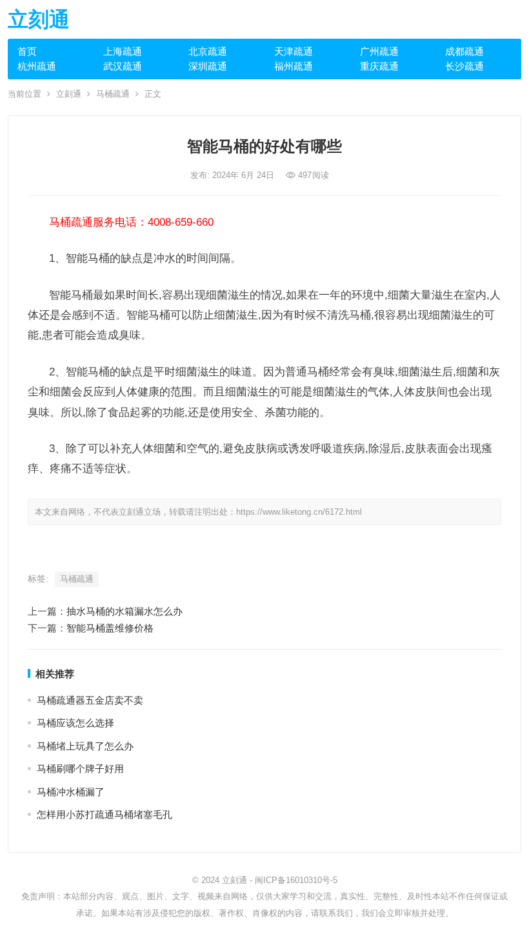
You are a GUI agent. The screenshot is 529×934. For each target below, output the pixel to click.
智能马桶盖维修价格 (110, 627)
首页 (27, 51)
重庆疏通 (379, 66)
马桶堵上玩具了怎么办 (85, 745)
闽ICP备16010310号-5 (296, 880)
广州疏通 (379, 51)
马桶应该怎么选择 (75, 722)
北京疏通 (207, 51)
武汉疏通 (122, 66)
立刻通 (39, 19)
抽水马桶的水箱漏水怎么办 (124, 611)
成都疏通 (464, 51)
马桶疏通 (113, 94)
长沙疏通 (464, 66)
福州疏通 (293, 66)
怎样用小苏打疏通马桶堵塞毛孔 (104, 814)
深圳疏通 (207, 66)
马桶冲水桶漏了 (71, 791)
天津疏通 (293, 51)
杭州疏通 (36, 66)
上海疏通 (122, 51)
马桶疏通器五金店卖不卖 (90, 700)
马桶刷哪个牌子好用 (80, 768)
